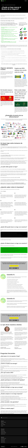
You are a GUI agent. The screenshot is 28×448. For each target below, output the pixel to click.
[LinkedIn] (22, 446)
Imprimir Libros (2, 430)
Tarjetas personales (3, 431)
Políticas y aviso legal (3, 422)
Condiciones (2, 423)
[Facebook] (21, 446)
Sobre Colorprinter (3, 424)
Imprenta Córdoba (3, 439)
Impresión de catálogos (3, 432)
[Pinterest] (25, 446)
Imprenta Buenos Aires (3, 438)
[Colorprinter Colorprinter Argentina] (3, 0)
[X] (26, 446)
